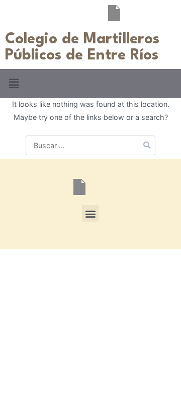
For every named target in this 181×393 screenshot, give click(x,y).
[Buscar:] (90, 145)
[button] (13, 83)
